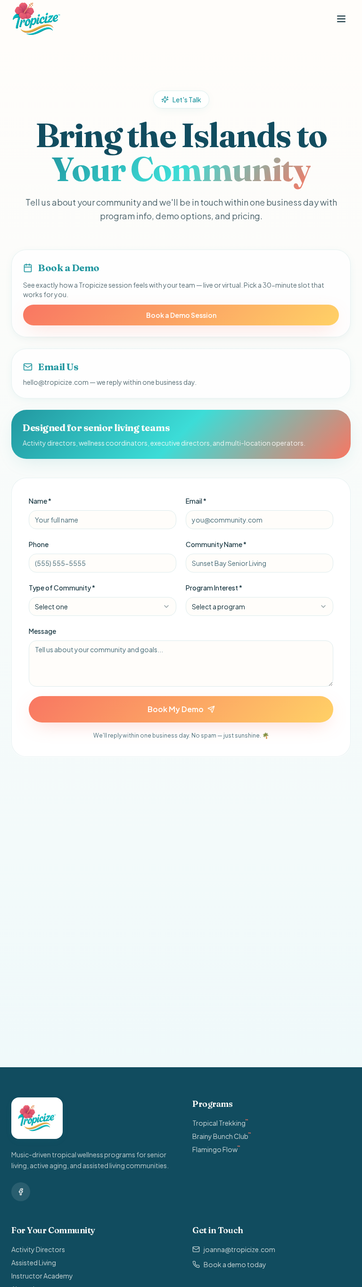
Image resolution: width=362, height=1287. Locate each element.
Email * (196, 501)
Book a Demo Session (181, 315)
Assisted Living (33, 1262)
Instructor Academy (42, 1275)
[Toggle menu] (341, 18)
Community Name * (216, 544)
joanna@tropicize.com (239, 1249)
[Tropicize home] (36, 19)
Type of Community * (62, 587)
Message (42, 631)
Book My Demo (176, 709)
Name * (40, 501)
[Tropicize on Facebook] (20, 1191)
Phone (39, 544)
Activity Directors (38, 1249)
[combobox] (102, 606)
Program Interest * (214, 587)
